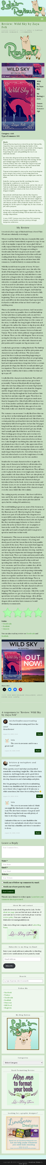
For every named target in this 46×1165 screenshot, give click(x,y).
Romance (14, 32)
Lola (29, 30)
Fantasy (39, 30)
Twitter (7, 995)
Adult (39, 695)
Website (5, 874)
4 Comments (26, 32)
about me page (9, 912)
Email (5, 867)
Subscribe (9, 966)
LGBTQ (16, 697)
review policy (8, 917)
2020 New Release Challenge (21, 695)
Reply (40, 734)
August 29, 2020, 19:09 (12, 751)
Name (5, 861)
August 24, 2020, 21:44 (10, 734)
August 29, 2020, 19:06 (12, 833)
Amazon (6, 629)
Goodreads (7, 624)
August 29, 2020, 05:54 (10, 796)
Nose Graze (23, 1163)
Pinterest (8, 1003)
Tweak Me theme (35, 1162)
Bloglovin (8, 1008)
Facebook (8, 992)
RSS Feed (8, 1005)
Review (5, 32)
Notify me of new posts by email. (17, 887)
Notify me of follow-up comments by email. (21, 883)
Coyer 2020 (7, 697)
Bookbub (6, 626)
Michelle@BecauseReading (23, 721)
